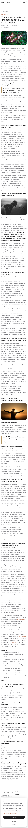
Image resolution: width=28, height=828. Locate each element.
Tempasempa (21, 619)
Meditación (4, 14)
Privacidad (14, 813)
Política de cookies (7, 813)
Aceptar (14, 817)
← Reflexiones (4, 11)
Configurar (14, 824)
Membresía (17, 794)
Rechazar (14, 821)
